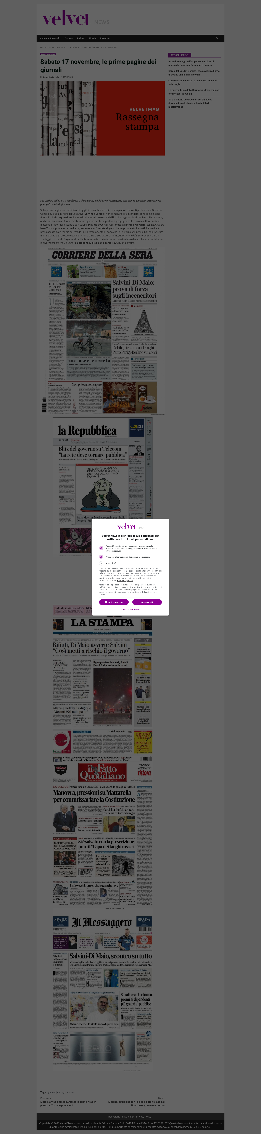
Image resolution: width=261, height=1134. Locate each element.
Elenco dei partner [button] (125, 580)
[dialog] (130, 567)
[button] (130, 563)
